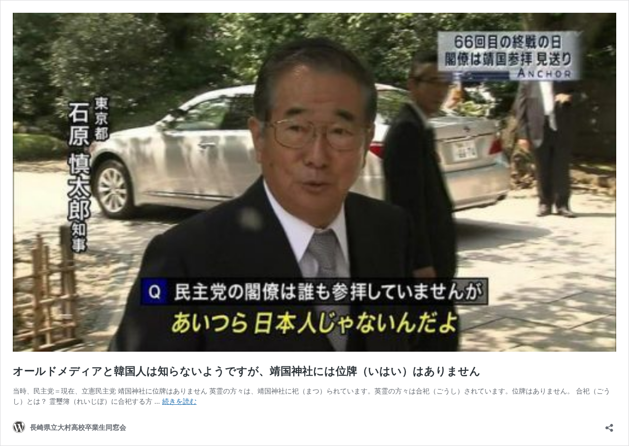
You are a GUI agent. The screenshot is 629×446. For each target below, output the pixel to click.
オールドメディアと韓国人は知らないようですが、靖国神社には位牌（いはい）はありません (247, 370)
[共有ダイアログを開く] (609, 424)
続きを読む (179, 401)
